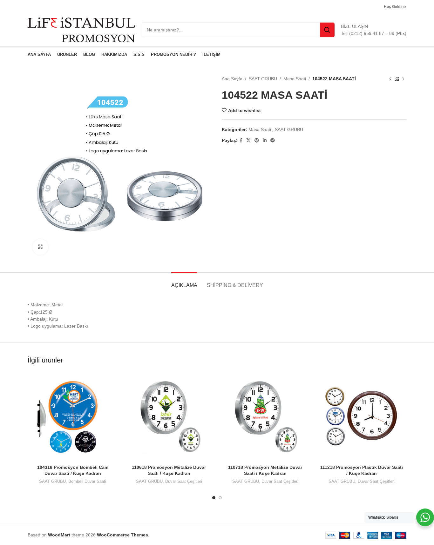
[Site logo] (81, 29)
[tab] (184, 282)
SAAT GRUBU (263, 78)
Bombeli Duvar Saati (87, 481)
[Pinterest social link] (257, 140)
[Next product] (403, 79)
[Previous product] (390, 79)
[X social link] (248, 140)
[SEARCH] (327, 30)
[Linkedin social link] (264, 140)
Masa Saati (294, 78)
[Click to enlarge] (40, 247)
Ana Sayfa (232, 78)
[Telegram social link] (272, 140)
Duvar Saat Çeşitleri (183, 481)
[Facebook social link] (241, 140)
